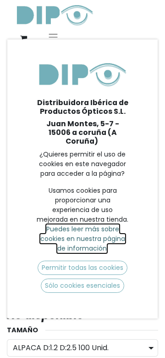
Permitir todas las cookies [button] (82, 267)
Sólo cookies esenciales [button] (82, 285)
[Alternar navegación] (53, 38)
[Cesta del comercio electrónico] (23, 38)
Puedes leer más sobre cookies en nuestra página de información (82, 238)
